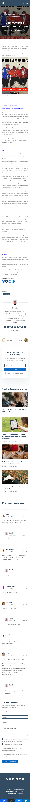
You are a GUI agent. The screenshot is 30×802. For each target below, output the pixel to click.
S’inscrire (14, 369)
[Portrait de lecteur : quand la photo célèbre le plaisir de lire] (15, 451)
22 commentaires (13, 414)
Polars (7, 294)
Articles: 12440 (15, 330)
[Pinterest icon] (21, 327)
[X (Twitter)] (10, 779)
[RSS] (23, 779)
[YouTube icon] (25, 327)
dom (7, 653)
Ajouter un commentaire (10, 728)
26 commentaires (13, 441)
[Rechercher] (23, 3)
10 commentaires (15, 16)
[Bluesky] (9, 281)
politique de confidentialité (19, 373)
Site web (5, 722)
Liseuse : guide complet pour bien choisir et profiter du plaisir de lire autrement (14, 436)
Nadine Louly (10, 586)
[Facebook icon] (5, 327)
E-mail (5, 717)
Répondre (24, 516)
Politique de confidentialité (15, 791)
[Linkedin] (13, 281)
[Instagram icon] (18, 327)
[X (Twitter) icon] (15, 327)
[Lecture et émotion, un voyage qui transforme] (15, 399)
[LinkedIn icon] (8, 327)
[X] (6, 281)
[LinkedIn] (17, 779)
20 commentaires (13, 466)
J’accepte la (16, 373)
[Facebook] (3, 281)
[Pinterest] (20, 779)
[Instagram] (13, 779)
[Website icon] (11, 327)
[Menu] (27, 3)
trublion (9, 635)
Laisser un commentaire (10, 761)
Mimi (8, 514)
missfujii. (9, 602)
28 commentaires (13, 491)
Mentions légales (18, 789)
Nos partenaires (11, 794)
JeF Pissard (10, 549)
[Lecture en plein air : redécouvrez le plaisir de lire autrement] (15, 477)
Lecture (22, 14)
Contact (20, 794)
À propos (8, 789)
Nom (5, 712)
